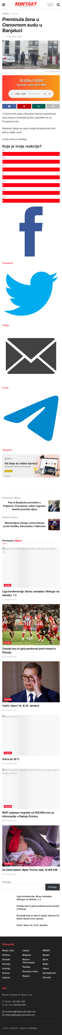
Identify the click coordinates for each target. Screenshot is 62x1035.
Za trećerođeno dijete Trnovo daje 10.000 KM (29, 870)
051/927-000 (18, 1001)
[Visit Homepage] (26, 4)
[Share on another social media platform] (53, 106)
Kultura (6, 972)
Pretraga (6, 881)
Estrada (6, 959)
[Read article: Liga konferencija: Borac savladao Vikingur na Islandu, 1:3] (31, 567)
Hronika (14, 13)
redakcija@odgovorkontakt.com (20, 1014)
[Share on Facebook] (9, 106)
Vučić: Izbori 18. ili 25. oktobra (20, 706)
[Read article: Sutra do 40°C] (31, 735)
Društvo (8, 864)
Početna (5, 13)
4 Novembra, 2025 (14, 36)
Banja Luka (8, 950)
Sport (7, 585)
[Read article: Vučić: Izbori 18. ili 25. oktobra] (31, 681)
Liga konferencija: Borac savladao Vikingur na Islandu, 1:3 (30, 593)
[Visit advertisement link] (31, 465)
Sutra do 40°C (10, 759)
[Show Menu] (3, 4)
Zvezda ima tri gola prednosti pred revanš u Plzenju (29, 650)
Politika (26, 966)
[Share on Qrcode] (24, 106)
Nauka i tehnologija (28, 961)
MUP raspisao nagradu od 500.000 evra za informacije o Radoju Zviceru (28, 814)
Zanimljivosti (49, 972)
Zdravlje (47, 977)
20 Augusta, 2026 (10, 599)
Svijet (45, 963)
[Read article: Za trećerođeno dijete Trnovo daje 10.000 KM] (31, 845)
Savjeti (46, 954)
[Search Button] (58, 4)
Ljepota (6, 977)
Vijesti (8, 753)
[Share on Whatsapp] (39, 106)
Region (8, 700)
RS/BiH (46, 950)
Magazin (26, 954)
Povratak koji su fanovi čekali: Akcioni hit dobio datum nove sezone (38, 917)
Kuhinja (6, 968)
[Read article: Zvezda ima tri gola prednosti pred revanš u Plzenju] (31, 624)
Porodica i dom (30, 971)
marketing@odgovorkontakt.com (20, 1011)
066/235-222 (19, 1004)
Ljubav (25, 950)
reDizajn (33, 1028)
